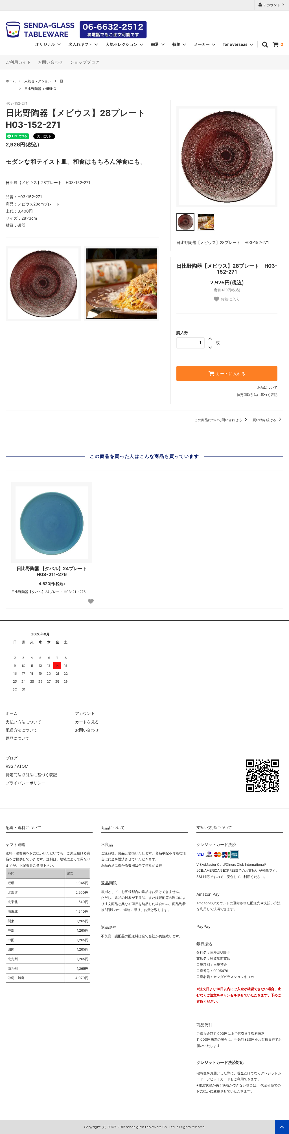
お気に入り (229, 299)
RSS (9, 766)
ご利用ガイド (18, 62)
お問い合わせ (50, 62)
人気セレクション (37, 81)
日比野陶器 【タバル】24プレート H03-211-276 (52, 571)
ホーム (11, 81)
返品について (267, 387)
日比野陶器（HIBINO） (42, 88)
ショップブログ (85, 62)
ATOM (22, 766)
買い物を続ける (265, 420)
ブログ (11, 758)
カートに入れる (230, 373)
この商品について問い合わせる (218, 420)
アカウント (271, 5)
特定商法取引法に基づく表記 (31, 774)
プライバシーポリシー (25, 782)
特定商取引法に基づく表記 (257, 395)
